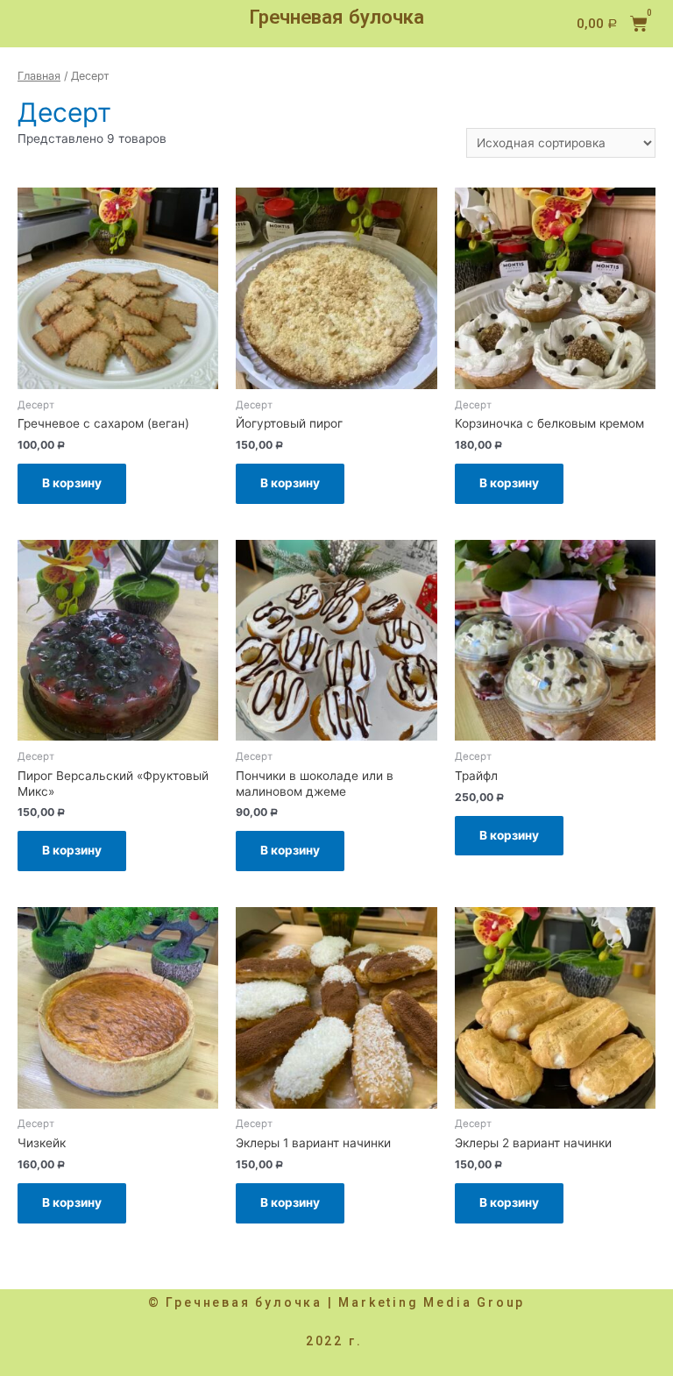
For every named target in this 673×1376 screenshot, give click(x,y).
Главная (39, 75)
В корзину (72, 483)
